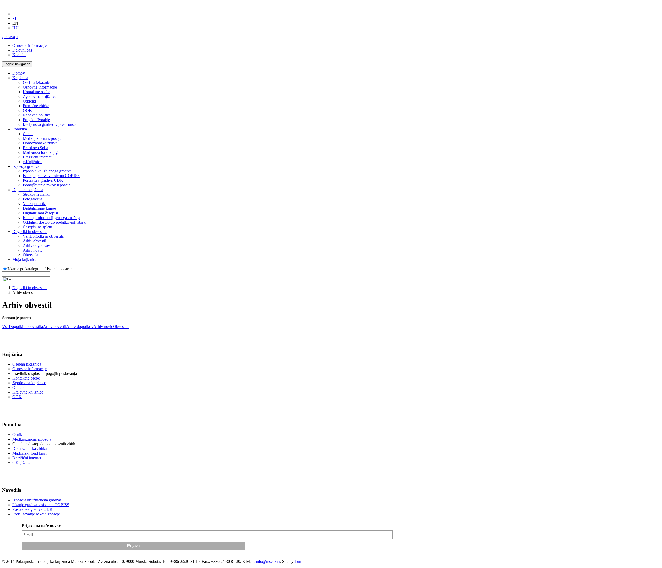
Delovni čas (22, 50)
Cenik (28, 134)
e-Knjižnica (32, 161)
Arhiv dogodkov (36, 245)
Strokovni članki (36, 194)
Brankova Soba (35, 147)
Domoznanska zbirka (40, 143)
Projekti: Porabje (36, 120)
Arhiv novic (32, 250)
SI (14, 18)
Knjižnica (20, 78)
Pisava (9, 36)
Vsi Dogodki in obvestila (43, 236)
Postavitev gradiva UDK (43, 180)
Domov (18, 73)
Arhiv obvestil (34, 241)
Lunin (299, 561)
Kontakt (19, 55)
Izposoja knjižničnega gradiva (47, 171)
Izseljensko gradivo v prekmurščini (51, 124)
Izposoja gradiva (25, 166)
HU (15, 28)
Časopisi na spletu (37, 227)
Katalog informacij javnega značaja (51, 217)
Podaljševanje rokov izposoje (46, 185)
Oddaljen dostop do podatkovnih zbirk (54, 222)
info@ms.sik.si (268, 561)
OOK (27, 110)
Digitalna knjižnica (27, 189)
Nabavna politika (37, 115)
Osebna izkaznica (37, 82)
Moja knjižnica (24, 259)
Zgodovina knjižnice (39, 96)
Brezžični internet (37, 157)
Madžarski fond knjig (40, 152)
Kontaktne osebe (36, 92)
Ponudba (19, 129)
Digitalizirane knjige (39, 208)
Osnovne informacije (29, 45)
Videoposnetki (34, 203)
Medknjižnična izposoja (42, 138)
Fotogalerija (32, 199)
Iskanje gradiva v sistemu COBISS (51, 175)
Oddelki (29, 101)
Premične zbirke (36, 106)
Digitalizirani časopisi (40, 213)
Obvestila (30, 255)
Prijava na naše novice (41, 525)
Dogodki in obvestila (29, 231)
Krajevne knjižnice (27, 392)
